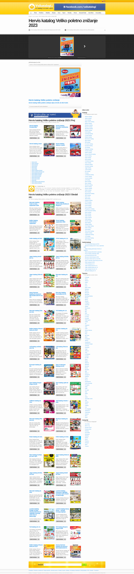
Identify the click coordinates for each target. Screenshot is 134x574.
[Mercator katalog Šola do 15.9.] (49, 316)
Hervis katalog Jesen (35, 143)
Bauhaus (87, 289)
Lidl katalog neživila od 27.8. (35, 347)
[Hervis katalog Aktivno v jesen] (75, 149)
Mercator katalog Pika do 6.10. (35, 419)
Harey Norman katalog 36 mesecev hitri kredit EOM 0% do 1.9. (36, 295)
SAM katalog (88, 219)
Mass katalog (88, 183)
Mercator (87, 366)
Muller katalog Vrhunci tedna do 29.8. (36, 329)
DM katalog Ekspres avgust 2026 (62, 527)
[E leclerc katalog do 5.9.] (75, 334)
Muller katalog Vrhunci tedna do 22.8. (36, 545)
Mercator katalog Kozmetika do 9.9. (61, 293)
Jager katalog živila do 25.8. (62, 455)
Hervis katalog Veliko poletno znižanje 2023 (63, 23)
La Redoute (87, 354)
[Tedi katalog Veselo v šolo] (75, 406)
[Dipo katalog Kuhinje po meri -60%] (49, 460)
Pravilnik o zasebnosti (38, 570)
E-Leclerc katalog (89, 144)
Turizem (87, 446)
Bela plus (87, 292)
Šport (64, 12)
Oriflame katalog (88, 200)
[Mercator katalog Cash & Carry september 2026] (49, 208)
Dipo (86, 309)
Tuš (86, 407)
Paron (86, 378)
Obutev (54, 12)
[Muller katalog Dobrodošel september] (49, 226)
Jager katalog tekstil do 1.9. (35, 257)
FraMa (86, 321)
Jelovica (87, 350)
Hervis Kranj (34, 167)
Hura (86, 333)
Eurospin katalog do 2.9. (35, 365)
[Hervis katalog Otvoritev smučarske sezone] (75, 131)
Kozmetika (98, 12)
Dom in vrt (87, 425)
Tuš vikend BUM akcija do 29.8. (92, 244)
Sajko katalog (88, 215)
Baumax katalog (88, 126)
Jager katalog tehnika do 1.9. (62, 257)
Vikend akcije (84, 1)
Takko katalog (88, 227)
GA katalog (87, 147)
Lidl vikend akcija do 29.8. (91, 255)
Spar (86, 391)
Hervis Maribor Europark (37, 173)
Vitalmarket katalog (89, 238)
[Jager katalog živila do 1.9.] (49, 280)
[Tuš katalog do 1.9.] (75, 316)
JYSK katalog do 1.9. (62, 238)
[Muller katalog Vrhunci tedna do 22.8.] (49, 550)
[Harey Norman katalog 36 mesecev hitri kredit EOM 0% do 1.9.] (49, 298)
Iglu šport (87, 335)
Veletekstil (87, 410)
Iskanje (40, 565)
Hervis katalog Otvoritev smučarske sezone (62, 127)
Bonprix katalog (88, 130)
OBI (86, 371)
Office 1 (87, 373)
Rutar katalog (88, 214)
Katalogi (67, 1)
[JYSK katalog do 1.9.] (75, 244)
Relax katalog (88, 212)
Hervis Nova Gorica (36, 177)
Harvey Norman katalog (90, 154)
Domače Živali (82, 12)
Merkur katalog (88, 186)
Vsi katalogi (72, 570)
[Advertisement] (42, 78)
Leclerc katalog (88, 176)
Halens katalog (88, 152)
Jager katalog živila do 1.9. (35, 275)
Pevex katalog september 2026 (60, 221)
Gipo (86, 326)
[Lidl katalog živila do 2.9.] (75, 352)
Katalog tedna (88, 429)
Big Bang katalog (89, 128)
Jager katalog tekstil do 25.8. (62, 473)
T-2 (85, 395)
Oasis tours (87, 197)
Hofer (86, 332)
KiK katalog (87, 171)
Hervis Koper (34, 166)
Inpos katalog (88, 162)
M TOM (86, 357)
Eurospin (87, 318)
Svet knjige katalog (89, 226)
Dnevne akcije (75, 1)
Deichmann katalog (89, 138)
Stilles (86, 393)
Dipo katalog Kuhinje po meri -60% (35, 455)
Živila (35, 12)
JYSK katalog (88, 169)
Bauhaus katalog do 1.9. (62, 419)
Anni (86, 284)
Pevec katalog (88, 207)
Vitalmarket (87, 412)
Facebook (96, 570)
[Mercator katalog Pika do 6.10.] (49, 424)
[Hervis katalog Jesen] (49, 149)
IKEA (86, 337)
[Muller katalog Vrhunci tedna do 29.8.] (49, 334)
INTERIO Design (89, 344)
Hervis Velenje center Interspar (38, 181)
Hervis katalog (35, 16)
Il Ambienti (87, 338)
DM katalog (87, 142)
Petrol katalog (88, 205)
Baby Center (88, 287)
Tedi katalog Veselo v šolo (62, 401)
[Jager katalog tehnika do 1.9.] (75, 262)
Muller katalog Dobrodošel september (33, 222)
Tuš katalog (87, 236)
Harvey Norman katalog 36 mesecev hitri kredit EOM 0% (61, 546)
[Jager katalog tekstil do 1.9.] (49, 262)
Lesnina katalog (88, 178)
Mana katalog (88, 181)
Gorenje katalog (88, 150)
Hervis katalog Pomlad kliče (33, 126)
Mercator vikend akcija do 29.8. (92, 257)
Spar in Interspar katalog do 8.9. (61, 365)
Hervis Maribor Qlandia (36, 174)
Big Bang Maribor (89, 296)
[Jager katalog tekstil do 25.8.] (75, 478)
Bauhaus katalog (89, 125)
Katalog (67, 570)
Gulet (86, 328)
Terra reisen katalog (89, 231)
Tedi (86, 400)
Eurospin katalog (89, 145)
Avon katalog (88, 120)
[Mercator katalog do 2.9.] (75, 280)
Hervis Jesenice (35, 163)
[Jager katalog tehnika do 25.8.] (49, 478)
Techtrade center (89, 398)
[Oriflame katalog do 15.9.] (49, 406)
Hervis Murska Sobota (36, 176)
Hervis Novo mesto (36, 178)
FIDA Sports (87, 320)
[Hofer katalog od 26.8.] (49, 244)
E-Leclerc (87, 314)
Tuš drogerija (88, 409)
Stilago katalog (88, 224)
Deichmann (87, 308)
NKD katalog (88, 195)
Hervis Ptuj (34, 180)
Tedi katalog (87, 229)
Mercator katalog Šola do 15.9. (35, 311)
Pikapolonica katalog (89, 208)
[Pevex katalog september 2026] (75, 226)
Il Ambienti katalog (89, 161)
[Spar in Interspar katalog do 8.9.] (75, 370)
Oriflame (87, 376)
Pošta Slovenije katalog (90, 210)
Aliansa (86, 280)
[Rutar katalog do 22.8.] (49, 442)
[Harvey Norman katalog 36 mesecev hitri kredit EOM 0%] (75, 550)
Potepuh (87, 442)
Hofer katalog (88, 157)
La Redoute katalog (89, 174)
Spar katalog (88, 222)
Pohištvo (41, 12)
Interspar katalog (89, 164)
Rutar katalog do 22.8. (35, 437)
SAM (86, 388)
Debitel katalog (88, 137)
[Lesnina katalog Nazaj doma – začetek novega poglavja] (75, 514)
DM (86, 311)
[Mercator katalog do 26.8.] (49, 496)
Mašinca (87, 362)
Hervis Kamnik (35, 164)
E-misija (87, 316)
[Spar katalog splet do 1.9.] (75, 388)
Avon (86, 285)
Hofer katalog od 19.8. (62, 437)
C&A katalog (88, 132)
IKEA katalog (88, 159)
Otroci (75, 12)
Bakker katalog (88, 123)
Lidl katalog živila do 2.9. (62, 347)
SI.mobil (87, 390)
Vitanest (87, 414)
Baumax (87, 291)
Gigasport (87, 325)
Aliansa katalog (88, 116)
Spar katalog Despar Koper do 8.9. (35, 383)
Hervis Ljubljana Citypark (37, 170)
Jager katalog (88, 167)
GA (85, 323)
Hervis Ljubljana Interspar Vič (38, 171)
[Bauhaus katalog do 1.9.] (75, 424)
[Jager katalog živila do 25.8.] (75, 460)
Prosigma (87, 385)
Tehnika (69, 12)
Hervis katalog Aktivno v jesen (60, 144)
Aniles (86, 282)
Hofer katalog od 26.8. (35, 238)
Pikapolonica (88, 381)
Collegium (87, 303)
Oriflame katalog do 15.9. (35, 401)
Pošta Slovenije (88, 383)
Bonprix (86, 297)
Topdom (87, 405)
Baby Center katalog (89, 121)
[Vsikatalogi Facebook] (79, 10)
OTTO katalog (88, 202)
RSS (88, 570)
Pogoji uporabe (47, 570)
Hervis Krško (34, 169)
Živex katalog (88, 239)
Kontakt (60, 570)
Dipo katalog (88, 140)
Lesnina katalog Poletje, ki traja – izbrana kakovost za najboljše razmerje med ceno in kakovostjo (35, 512)
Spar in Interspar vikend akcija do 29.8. (94, 260)
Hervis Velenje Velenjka (37, 183)
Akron (86, 279)
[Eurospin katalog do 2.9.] (49, 370)
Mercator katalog (89, 185)
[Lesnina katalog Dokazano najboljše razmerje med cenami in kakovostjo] (75, 496)
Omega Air (87, 374)
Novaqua (87, 369)
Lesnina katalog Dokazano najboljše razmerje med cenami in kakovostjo (62, 493)
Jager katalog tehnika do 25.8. (35, 473)
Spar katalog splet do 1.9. (62, 383)
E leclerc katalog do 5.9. (61, 329)
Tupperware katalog (89, 234)
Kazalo (63, 570)
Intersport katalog (89, 166)
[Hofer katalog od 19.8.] (75, 442)
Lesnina (86, 356)
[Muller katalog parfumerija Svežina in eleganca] (75, 208)
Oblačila (48, 12)
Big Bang (87, 294)
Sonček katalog (88, 220)
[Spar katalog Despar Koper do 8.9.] (49, 388)
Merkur (86, 367)
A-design (87, 277)
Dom (59, 12)
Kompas (87, 173)
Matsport (87, 364)
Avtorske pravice (54, 570)
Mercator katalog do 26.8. (35, 491)
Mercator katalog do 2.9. (62, 275)
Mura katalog (88, 191)
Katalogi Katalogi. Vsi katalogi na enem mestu (41, 6)
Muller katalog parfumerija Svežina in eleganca (62, 204)
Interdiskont (87, 342)
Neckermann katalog (89, 193)
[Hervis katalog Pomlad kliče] (49, 131)
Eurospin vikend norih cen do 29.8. (93, 258)
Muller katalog (88, 190)
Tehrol (86, 403)
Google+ (92, 570)
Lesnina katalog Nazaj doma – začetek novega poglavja (62, 510)
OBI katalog (87, 198)
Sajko (86, 386)
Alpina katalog (88, 118)
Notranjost (87, 434)
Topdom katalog (88, 232)
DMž (86, 313)
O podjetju (31, 570)
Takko (86, 397)
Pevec (86, 379)
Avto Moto (91, 12)
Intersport (87, 347)
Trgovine (92, 1)
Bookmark (77, 570)
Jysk (86, 352)
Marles (86, 361)
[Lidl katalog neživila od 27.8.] (49, 352)
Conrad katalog (88, 135)
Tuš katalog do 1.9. (61, 310)
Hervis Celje (34, 162)
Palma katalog (88, 203)
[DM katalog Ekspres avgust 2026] (75, 532)
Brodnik (86, 301)
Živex (86, 415)
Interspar (87, 345)
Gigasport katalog (89, 149)
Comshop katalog (89, 133)
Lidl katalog (87, 179)
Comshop (87, 304)
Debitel (86, 306)
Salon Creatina (88, 217)
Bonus (86, 299)
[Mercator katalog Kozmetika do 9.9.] (75, 298)
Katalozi (104, 1)
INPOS (86, 340)
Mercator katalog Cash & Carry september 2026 (34, 204)
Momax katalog (88, 188)
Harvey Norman (88, 330)
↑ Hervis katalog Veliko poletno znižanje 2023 (96, 572)
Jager (86, 349)
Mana (86, 359)
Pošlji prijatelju (83, 570)
